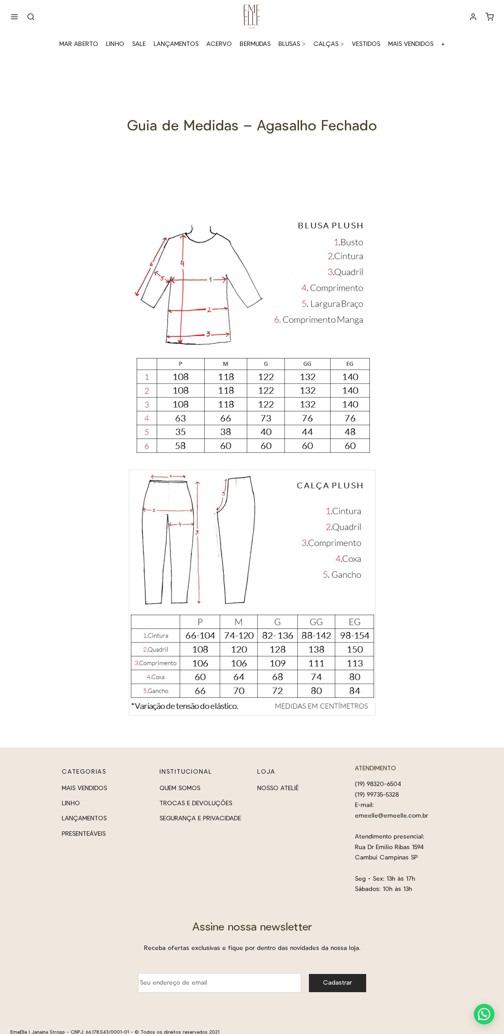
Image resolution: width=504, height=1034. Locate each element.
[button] (484, 1014)
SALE (139, 44)
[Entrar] (473, 17)
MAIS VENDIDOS (410, 44)
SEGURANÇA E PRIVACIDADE (200, 819)
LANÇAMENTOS (176, 44)
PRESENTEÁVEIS (84, 834)
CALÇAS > (328, 44)
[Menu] (14, 17)
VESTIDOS (366, 44)
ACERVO (219, 44)
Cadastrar (337, 983)
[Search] (31, 17)
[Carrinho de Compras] (489, 17)
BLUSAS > (291, 44)
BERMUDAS (255, 44)
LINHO (115, 44)
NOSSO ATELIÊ (278, 788)
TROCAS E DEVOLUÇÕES (195, 803)
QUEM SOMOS (179, 788)
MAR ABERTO (78, 44)
